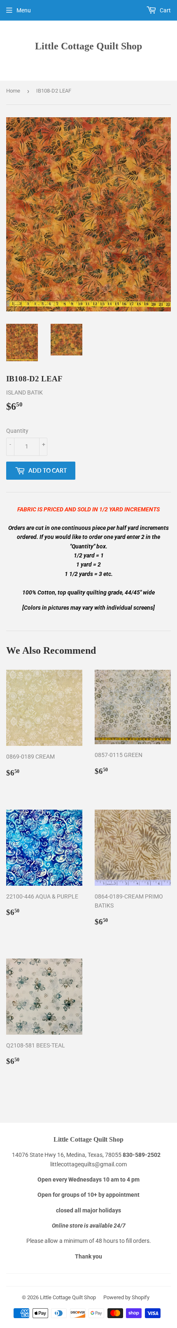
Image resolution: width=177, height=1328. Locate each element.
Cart (164, 10)
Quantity (17, 430)
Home (13, 91)
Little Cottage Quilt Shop (88, 45)
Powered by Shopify (126, 1297)
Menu (23, 10)
